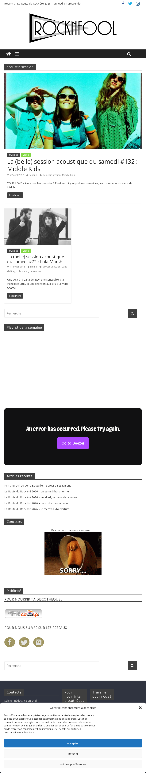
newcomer (35, 271)
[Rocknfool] (73, 28)
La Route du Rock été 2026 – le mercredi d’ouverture (36, 509)
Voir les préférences (73, 764)
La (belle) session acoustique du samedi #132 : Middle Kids (72, 165)
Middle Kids (68, 175)
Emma (33, 266)
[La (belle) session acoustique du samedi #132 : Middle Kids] (73, 75)
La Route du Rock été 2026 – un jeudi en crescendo (49, 3)
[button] (140, 708)
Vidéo (26, 154)
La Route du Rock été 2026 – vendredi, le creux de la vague (40, 497)
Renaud (33, 175)
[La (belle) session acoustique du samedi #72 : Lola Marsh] (37, 211)
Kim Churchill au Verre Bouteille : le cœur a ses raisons (37, 485)
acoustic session (52, 175)
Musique (13, 154)
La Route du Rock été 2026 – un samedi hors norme (36, 491)
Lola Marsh (22, 271)
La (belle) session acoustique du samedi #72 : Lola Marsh (35, 259)
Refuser (73, 754)
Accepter (73, 743)
